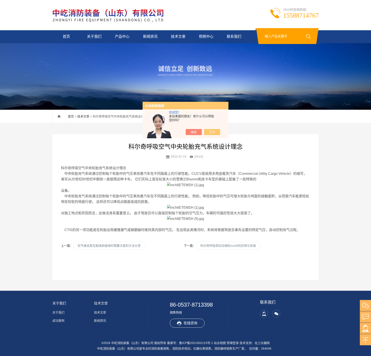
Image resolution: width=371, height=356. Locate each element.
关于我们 (94, 37)
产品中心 (122, 37)
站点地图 (220, 343)
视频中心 (206, 37)
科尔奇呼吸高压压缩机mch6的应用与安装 (228, 245)
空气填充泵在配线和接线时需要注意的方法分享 (109, 245)
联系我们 (234, 37)
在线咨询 (190, 323)
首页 (66, 37)
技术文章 (178, 37)
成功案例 (58, 320)
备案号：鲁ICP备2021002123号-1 (190, 343)
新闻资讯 (150, 37)
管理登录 (233, 343)
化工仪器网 (262, 343)
